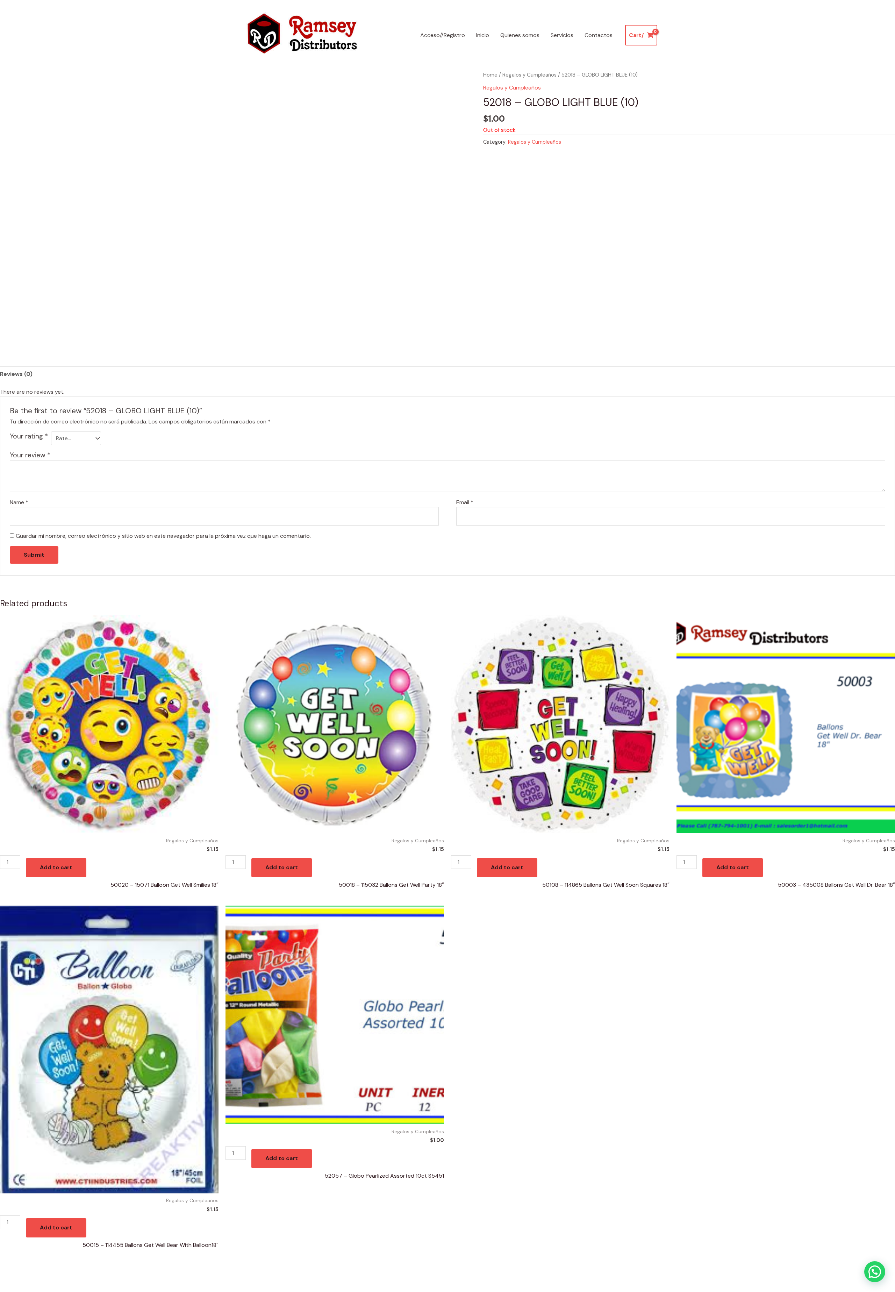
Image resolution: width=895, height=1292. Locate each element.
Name (19, 502)
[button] (874, 1271)
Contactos (599, 35)
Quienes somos (519, 35)
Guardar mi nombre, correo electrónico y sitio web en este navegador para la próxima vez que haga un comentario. (163, 536)
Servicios (562, 35)
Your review (30, 455)
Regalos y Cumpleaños (529, 74)
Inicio (482, 35)
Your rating (29, 436)
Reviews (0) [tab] (16, 374)
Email (464, 502)
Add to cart (56, 867)
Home (490, 74)
